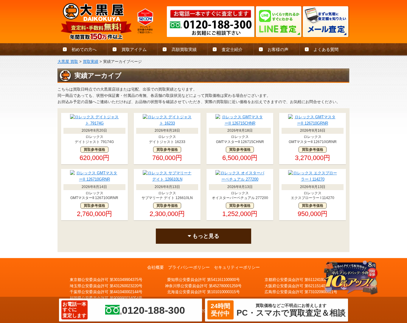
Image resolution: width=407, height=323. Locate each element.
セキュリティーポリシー (237, 267)
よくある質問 (325, 49)
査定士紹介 (232, 49)
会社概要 (155, 267)
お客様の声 (278, 49)
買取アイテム (134, 49)
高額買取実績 (184, 49)
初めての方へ (84, 49)
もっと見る (205, 236)
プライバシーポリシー (189, 267)
